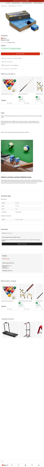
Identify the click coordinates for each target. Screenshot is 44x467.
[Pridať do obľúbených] (41, 53)
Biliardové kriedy (7, 258)
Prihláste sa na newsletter (16, 48)
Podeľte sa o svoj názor (22, 243)
